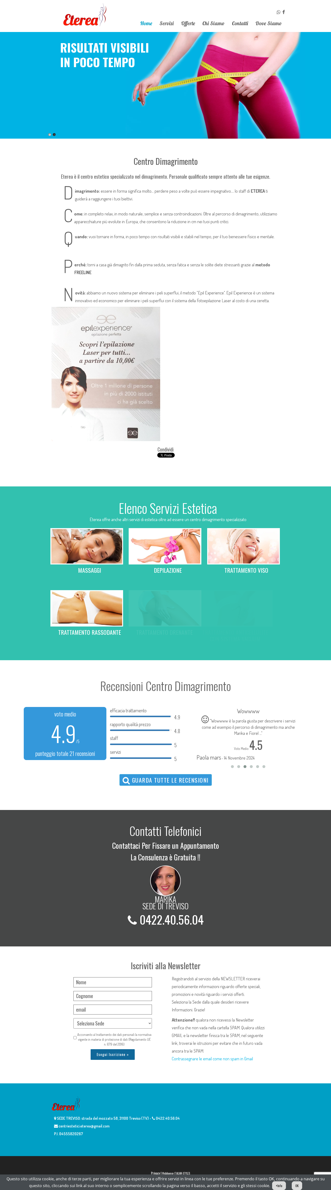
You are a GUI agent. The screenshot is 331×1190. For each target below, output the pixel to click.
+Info (279, 1185)
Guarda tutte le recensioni (169, 780)
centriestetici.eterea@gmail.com (84, 1126)
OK (297, 1185)
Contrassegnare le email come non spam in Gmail (212, 1058)
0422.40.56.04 (170, 919)
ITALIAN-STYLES (182, 1173)
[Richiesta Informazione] (279, 12)
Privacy (155, 1172)
